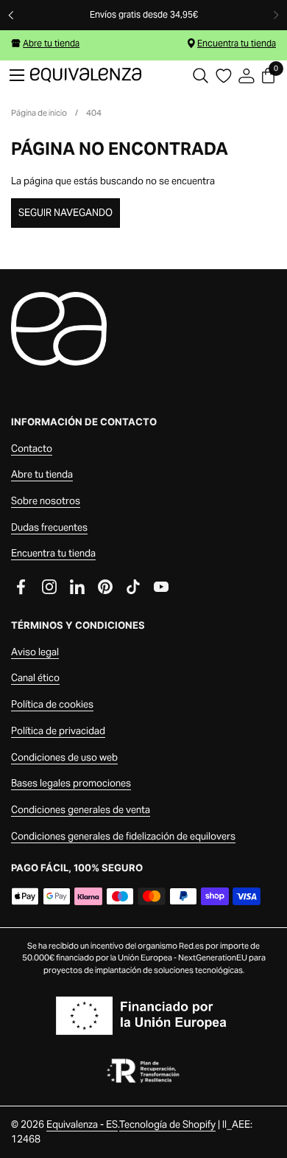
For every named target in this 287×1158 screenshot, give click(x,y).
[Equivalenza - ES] (85, 75)
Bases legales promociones (71, 783)
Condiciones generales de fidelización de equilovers (123, 836)
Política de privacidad (58, 731)
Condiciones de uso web (64, 757)
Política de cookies (52, 704)
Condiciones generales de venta (80, 809)
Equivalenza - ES (82, 1124)
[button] (200, 75)
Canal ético (35, 678)
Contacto (31, 448)
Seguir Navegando (65, 212)
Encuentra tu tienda (236, 43)
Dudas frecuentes (49, 527)
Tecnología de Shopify (167, 1124)
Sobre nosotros (45, 501)
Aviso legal (35, 652)
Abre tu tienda (51, 43)
